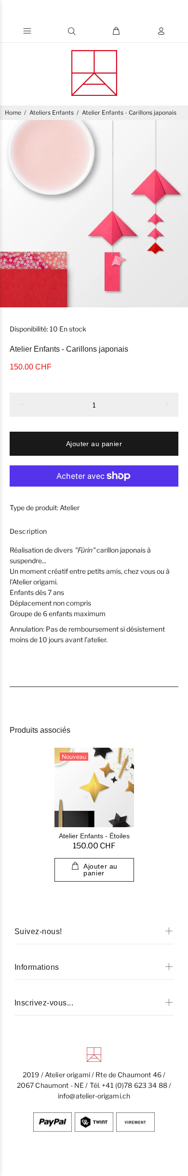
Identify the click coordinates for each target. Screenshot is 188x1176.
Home (13, 112)
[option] (94, 213)
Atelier (70, 507)
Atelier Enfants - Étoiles (94, 836)
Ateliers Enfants (51, 112)
